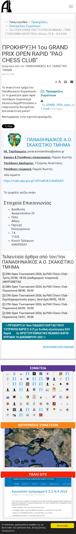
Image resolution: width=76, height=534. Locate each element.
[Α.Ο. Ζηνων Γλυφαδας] (8, 379)
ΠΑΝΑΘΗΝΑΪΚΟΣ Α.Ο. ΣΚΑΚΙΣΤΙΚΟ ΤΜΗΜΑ (49, 142)
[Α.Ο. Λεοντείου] (21, 379)
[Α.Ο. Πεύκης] (47, 379)
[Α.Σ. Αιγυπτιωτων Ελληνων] (14, 384)
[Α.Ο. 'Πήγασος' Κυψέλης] (54, 373)
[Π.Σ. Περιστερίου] (34, 396)
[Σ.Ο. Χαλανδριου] (54, 409)
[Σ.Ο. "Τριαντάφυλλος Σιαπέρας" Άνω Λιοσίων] (28, 404)
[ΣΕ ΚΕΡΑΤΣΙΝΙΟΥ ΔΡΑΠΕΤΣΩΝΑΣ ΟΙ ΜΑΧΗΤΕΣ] (67, 410)
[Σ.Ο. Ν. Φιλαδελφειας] (8, 410)
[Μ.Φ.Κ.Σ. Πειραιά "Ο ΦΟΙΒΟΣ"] (8, 397)
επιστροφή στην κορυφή (58, 346)
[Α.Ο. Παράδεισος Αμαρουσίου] (41, 379)
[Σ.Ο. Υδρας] (47, 409)
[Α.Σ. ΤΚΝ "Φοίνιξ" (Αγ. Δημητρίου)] (47, 384)
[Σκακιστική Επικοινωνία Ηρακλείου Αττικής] (8, 415)
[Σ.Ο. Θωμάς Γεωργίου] (54, 404)
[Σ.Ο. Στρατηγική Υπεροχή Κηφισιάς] (41, 410)
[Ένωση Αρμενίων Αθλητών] (67, 389)
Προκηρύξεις (39, 22)
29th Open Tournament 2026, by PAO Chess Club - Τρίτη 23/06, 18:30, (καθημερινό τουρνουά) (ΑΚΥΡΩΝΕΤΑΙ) (35, 277)
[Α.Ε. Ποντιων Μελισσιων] (28, 374)
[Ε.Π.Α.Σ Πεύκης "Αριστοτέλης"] (61, 391)
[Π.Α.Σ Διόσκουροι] (28, 396)
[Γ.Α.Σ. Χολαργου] (21, 390)
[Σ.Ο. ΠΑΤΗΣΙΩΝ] (21, 410)
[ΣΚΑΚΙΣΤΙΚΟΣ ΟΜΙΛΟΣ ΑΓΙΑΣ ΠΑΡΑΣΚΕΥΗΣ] (21, 415)
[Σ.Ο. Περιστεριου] (28, 410)
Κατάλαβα (62, 525)
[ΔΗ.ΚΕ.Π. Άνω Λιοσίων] (34, 390)
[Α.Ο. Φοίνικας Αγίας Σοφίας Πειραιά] (61, 379)
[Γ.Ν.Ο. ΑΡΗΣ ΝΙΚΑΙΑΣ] (28, 390)
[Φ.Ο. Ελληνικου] (41, 415)
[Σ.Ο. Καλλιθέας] (61, 404)
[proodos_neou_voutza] (14, 374)
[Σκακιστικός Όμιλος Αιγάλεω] (28, 415)
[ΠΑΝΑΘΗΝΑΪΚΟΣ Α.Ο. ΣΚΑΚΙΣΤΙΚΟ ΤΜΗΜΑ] (41, 397)
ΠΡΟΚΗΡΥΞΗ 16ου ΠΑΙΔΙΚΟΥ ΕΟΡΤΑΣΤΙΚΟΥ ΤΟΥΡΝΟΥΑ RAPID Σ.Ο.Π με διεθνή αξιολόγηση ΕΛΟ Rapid (37, 329)
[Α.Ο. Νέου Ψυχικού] (34, 379)
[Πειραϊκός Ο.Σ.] (61, 397)
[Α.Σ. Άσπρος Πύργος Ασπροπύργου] (21, 384)
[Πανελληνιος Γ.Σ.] (47, 397)
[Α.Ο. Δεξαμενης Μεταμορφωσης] (67, 374)
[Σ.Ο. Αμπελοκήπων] (41, 404)
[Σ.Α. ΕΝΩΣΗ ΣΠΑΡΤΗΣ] (8, 404)
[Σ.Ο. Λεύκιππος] (67, 404)
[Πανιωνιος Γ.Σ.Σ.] (54, 397)
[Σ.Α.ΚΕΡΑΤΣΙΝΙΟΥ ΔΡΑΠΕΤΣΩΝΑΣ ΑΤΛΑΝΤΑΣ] (14, 404)
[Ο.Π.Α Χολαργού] (21, 397)
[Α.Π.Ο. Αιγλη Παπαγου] (67, 379)
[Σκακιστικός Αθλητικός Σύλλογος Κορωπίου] (14, 415)
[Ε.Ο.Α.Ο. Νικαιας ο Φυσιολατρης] (47, 390)
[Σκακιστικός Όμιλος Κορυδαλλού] (34, 415)
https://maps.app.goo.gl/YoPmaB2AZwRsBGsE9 (34, 180)
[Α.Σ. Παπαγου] (34, 384)
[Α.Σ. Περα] (41, 384)
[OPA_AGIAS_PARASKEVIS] (8, 374)
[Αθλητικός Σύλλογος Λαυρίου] (61, 384)
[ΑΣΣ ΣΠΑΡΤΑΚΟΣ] (14, 390)
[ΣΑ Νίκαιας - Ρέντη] (61, 410)
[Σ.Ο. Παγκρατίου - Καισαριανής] (14, 410)
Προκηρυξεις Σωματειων (25, 26)
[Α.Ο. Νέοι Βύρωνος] (28, 379)
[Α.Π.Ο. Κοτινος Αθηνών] (8, 384)
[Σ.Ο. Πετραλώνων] (34, 410)
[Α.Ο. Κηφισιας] (14, 379)
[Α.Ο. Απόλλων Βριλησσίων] (61, 374)
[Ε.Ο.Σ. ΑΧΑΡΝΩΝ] (54, 389)
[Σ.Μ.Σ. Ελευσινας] (21, 404)
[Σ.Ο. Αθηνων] (34, 403)
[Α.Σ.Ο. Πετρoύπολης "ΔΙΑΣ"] (54, 384)
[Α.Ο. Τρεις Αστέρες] (54, 379)
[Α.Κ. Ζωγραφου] (41, 374)
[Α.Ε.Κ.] (34, 374)
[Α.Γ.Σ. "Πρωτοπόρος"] (21, 374)
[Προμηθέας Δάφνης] (67, 397)
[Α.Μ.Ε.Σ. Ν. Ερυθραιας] (47, 374)
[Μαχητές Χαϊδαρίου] (14, 397)
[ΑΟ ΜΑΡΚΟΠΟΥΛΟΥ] (67, 384)
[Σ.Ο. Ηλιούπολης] (47, 404)
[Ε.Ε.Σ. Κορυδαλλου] (41, 390)
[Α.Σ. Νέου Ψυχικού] (28, 384)
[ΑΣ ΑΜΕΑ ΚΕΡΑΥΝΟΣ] (8, 390)
